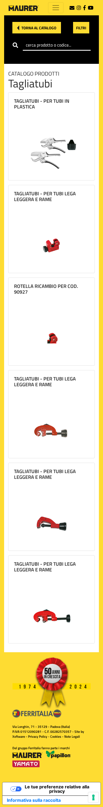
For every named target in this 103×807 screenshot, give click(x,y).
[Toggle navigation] (55, 7)
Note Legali (72, 736)
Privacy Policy (37, 736)
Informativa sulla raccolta (34, 800)
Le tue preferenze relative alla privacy (57, 789)
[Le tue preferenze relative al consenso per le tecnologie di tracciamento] (93, 797)
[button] (36, 27)
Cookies (55, 736)
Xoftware (18, 736)
